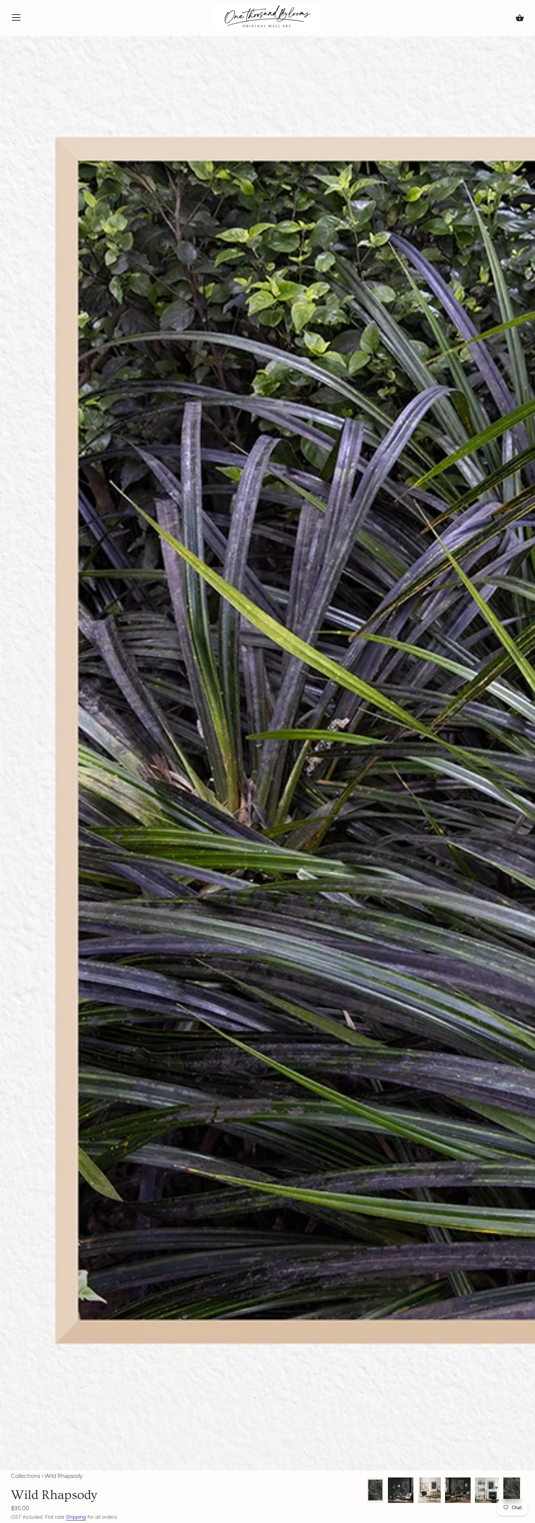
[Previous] (366, 1492)
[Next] (524, 1492)
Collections (25, 1475)
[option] (375, 1491)
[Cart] (519, 17)
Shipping (76, 1517)
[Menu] (16, 19)
